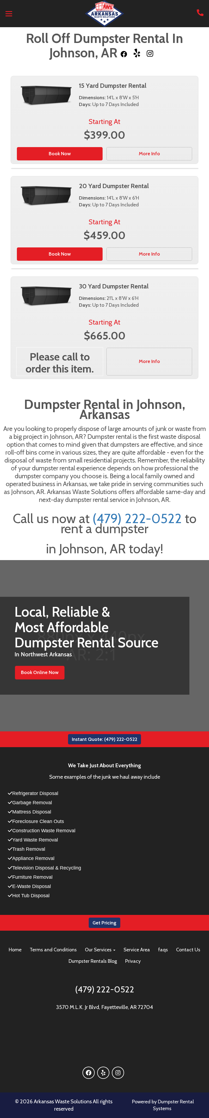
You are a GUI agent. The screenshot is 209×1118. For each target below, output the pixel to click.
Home (15, 950)
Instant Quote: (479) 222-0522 (104, 739)
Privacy (133, 961)
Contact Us (188, 950)
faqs (163, 950)
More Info (149, 154)
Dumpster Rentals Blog (93, 961)
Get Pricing (104, 923)
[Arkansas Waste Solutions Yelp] (137, 53)
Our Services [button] (99, 950)
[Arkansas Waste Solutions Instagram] (150, 53)
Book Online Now (40, 672)
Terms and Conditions (53, 950)
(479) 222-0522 (137, 518)
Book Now (60, 154)
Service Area (137, 950)
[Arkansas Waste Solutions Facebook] (124, 53)
